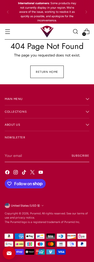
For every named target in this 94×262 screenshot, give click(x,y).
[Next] (86, 12)
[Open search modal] (75, 31)
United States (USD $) (25, 205)
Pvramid (35, 213)
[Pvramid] (47, 31)
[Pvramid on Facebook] (8, 173)
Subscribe (80, 155)
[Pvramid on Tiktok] (24, 173)
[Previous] (8, 12)
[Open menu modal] (7, 31)
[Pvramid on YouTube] (41, 173)
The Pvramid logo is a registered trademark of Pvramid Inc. (42, 222)
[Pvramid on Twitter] (33, 173)
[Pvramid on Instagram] (16, 173)
